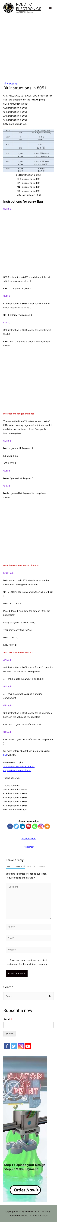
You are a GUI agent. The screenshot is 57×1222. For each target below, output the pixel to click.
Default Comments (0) (15, 866)
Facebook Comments (36, 866)
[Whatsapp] (35, 826)
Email (7, 1019)
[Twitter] (16, 826)
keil (5, 755)
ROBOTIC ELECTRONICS (28, 6)
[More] (47, 826)
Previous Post (29, 838)
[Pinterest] (28, 826)
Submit (9, 1033)
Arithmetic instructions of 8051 (19, 766)
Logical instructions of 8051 (17, 770)
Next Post (29, 846)
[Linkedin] (22, 826)
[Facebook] (10, 826)
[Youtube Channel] (28, 1046)
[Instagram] (41, 826)
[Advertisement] (28, 45)
